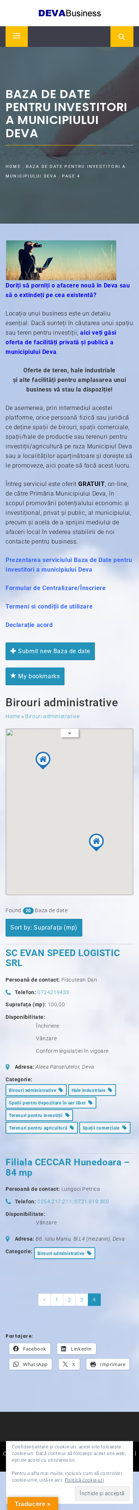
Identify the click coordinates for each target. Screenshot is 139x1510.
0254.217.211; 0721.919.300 (73, 1201)
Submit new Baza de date (53, 651)
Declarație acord (29, 624)
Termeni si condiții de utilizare (49, 606)
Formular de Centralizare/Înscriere (56, 588)
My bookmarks (38, 676)
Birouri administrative (52, 716)
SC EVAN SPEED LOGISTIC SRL (63, 958)
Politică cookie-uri (84, 1480)
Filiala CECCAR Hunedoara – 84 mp (68, 1167)
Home (13, 716)
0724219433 (53, 992)
